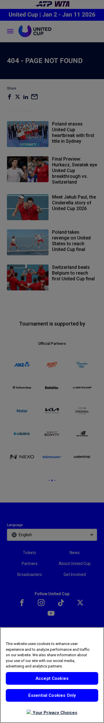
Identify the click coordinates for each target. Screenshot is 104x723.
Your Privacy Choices (54, 712)
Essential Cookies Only (52, 695)
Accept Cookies (52, 678)
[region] (52, 675)
